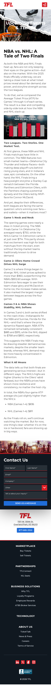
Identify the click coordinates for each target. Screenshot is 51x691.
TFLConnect (25, 571)
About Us (25, 626)
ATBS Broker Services (25, 605)
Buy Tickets (25, 551)
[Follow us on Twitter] (23, 662)
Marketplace (25, 546)
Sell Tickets (25, 555)
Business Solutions (25, 586)
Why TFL (25, 591)
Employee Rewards (25, 601)
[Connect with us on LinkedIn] (17, 662)
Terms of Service (26, 646)
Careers (25, 641)
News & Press (25, 636)
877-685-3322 (25, 530)
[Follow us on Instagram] (33, 662)
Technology (25, 616)
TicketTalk (25, 632)
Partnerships (26, 566)
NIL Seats (25, 576)
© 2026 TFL (25, 679)
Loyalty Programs (25, 596)
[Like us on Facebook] (28, 662)
